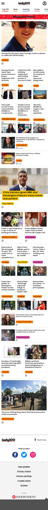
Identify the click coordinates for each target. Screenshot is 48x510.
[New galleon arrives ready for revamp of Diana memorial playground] (40, 94)
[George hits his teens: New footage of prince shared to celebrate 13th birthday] (24, 36)
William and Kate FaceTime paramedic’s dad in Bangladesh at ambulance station (34, 364)
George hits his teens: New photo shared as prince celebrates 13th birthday (8, 75)
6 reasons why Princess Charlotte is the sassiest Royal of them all (30, 331)
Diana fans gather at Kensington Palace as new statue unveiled (8, 285)
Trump (37, 9)
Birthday (5, 60)
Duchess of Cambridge (9, 237)
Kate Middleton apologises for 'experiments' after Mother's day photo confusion (30, 139)
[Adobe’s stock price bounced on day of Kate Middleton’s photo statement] (24, 128)
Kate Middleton (24, 120)
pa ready (5, 262)
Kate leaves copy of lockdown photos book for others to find (30, 315)
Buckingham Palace (8, 119)
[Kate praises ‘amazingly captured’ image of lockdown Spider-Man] (24, 305)
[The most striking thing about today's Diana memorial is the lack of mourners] (24, 395)
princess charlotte (23, 337)
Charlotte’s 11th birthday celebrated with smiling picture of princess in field (24, 75)
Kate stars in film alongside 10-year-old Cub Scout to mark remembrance (7, 252)
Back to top (42, 440)
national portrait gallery (24, 322)
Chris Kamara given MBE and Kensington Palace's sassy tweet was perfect (22, 195)
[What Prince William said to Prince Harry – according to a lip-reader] (24, 271)
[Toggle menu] (3, 3)
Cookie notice (24, 480)
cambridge (37, 296)
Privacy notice (24, 471)
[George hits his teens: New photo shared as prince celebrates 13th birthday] (8, 94)
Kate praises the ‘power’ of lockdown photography (38, 284)
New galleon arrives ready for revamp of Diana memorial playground (39, 75)
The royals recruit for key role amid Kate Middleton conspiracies (7, 109)
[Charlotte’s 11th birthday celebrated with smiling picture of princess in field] (24, 94)
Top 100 (5, 9)
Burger (19, 160)
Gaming (25, 9)
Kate (20, 86)
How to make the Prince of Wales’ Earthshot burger (28, 154)
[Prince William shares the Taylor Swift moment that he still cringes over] (36, 219)
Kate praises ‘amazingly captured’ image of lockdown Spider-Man (22, 286)
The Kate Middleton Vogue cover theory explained (38, 109)
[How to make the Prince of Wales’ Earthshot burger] (8, 158)
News (15, 9)
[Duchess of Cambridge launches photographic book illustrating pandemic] (12, 352)
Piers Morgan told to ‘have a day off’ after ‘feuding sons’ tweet (39, 251)
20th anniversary (7, 419)
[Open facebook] (15, 455)
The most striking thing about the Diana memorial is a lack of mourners (23, 413)
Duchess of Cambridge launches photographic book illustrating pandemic (11, 364)
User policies (24, 466)
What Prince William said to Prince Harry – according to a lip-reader (23, 251)
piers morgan (38, 262)
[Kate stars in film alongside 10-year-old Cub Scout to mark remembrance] (8, 271)
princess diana (7, 296)
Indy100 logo (24, 3)
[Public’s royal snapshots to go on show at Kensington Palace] (12, 219)
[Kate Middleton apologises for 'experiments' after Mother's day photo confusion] (8, 142)
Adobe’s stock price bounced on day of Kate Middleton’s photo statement (24, 110)
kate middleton (22, 145)
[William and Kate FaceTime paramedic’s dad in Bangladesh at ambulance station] (36, 352)
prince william (7, 204)
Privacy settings (24, 476)
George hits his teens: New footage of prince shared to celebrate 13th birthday (23, 54)
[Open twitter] (24, 455)
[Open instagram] (33, 455)
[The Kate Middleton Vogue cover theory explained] (40, 128)
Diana (36, 86)
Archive (24, 485)
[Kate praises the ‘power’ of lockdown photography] (40, 305)
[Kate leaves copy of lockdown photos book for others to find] (8, 319)
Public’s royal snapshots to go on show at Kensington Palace (11, 230)
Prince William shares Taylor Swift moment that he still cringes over (35, 230)
